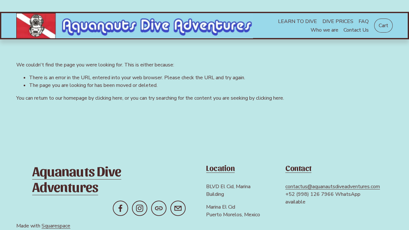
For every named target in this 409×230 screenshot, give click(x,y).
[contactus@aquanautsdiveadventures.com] (178, 208)
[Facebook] (120, 208)
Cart (383, 25)
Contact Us (356, 30)
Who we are (324, 30)
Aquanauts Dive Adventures (76, 178)
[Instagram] (139, 208)
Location (220, 167)
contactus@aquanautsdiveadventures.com (332, 186)
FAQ (364, 21)
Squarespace (56, 225)
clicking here (108, 98)
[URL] (158, 208)
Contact (298, 167)
